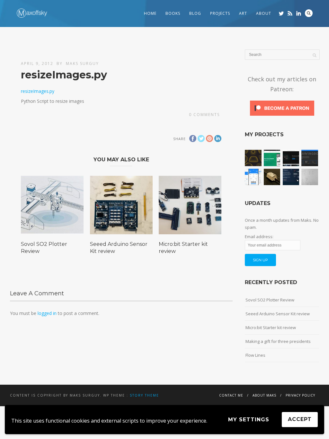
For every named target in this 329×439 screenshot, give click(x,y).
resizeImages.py (37, 91)
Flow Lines (255, 355)
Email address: (259, 236)
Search (309, 13)
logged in (47, 313)
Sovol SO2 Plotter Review (269, 300)
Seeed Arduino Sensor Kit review (277, 314)
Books (172, 13)
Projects (220, 13)
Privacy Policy (300, 395)
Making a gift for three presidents (278, 341)
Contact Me (231, 395)
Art (243, 13)
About (263, 13)
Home (150, 13)
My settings (248, 420)
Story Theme (144, 395)
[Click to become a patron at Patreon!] (282, 115)
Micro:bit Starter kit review (270, 327)
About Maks (264, 395)
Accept (300, 419)
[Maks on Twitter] (281, 13)
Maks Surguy (82, 63)
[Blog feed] (290, 13)
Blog (195, 13)
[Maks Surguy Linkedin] (299, 13)
